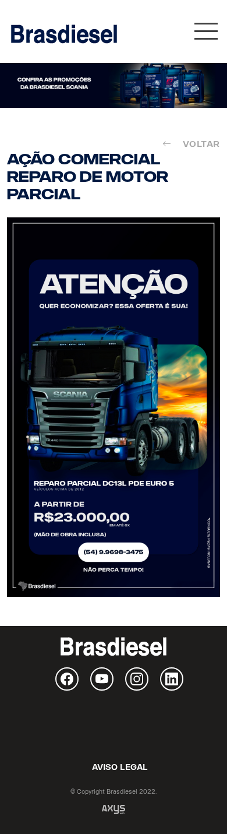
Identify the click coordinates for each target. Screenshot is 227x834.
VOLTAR (199, 144)
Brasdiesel (64, 34)
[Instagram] (136, 679)
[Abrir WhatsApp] (197, 804)
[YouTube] (102, 679)
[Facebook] (67, 679)
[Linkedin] (171, 679)
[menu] (206, 34)
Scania (113, 725)
